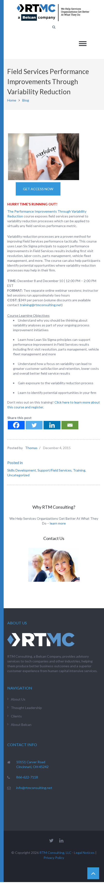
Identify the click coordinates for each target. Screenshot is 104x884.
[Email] (69, 425)
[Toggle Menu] (83, 43)
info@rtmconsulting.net (34, 788)
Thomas (31, 448)
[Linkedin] (52, 425)
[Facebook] (16, 425)
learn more (58, 523)
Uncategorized (18, 475)
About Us (18, 699)
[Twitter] (34, 425)
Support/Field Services (54, 470)
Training (79, 470)
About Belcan (21, 724)
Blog (25, 100)
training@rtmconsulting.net (41, 305)
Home (11, 100)
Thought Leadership (26, 708)
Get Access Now (38, 189)
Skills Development (21, 470)
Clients (16, 716)
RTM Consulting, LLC (55, 852)
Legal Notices (84, 852)
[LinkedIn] (61, 840)
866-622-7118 (27, 777)
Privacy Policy (54, 858)
